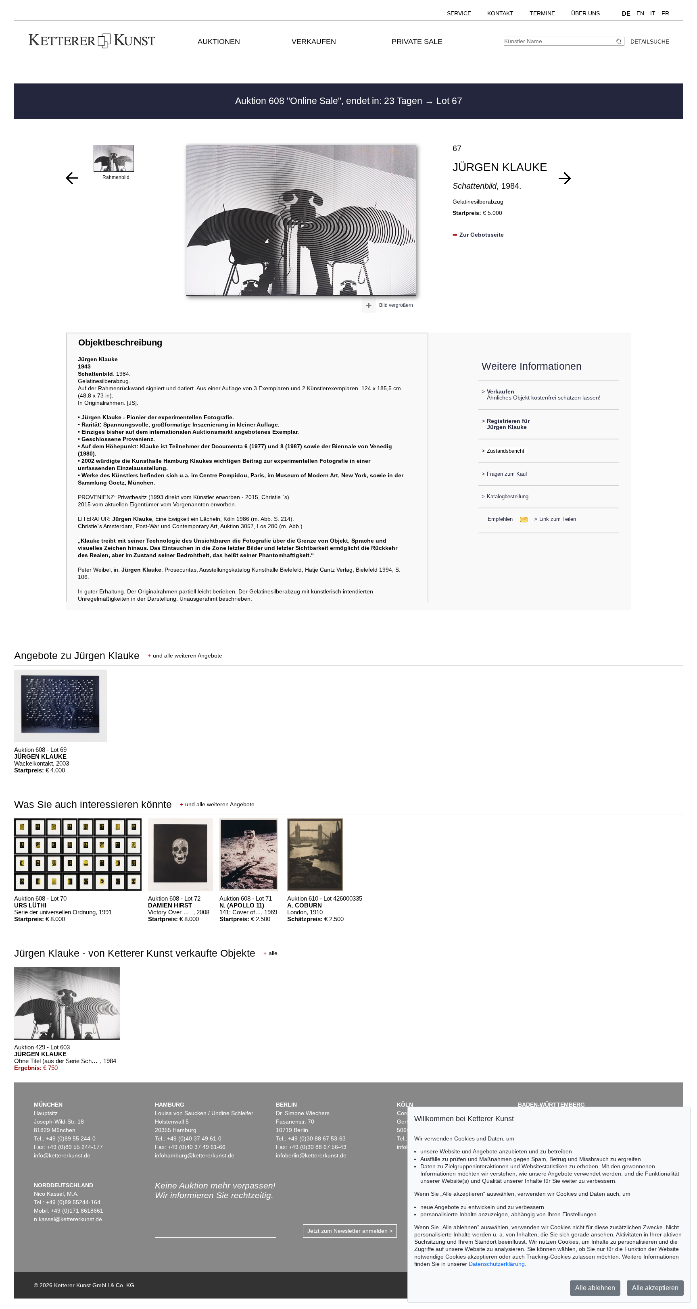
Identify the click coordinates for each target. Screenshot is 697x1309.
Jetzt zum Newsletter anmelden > (349, 1231)
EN (640, 13)
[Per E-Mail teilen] (521, 519)
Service (459, 13)
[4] (72, 178)
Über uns (585, 13)
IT (652, 13)
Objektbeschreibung (120, 342)
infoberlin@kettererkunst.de (311, 1155)
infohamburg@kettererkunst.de (194, 1155)
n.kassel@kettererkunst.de (68, 1219)
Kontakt (500, 13)
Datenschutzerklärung (497, 1264)
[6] (565, 178)
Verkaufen (314, 41)
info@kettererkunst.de (62, 1155)
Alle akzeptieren (655, 1287)
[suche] (620, 41)
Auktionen (219, 41)
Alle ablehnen (595, 1287)
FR (665, 13)
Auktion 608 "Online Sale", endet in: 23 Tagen (330, 101)
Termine (542, 13)
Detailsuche (649, 41)
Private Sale (417, 41)
